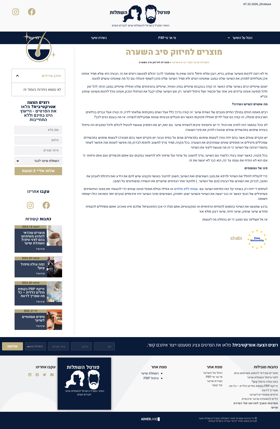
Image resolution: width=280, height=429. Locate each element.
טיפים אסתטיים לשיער (33, 318)
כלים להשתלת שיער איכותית (260, 399)
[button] (17, 75)
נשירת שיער (98, 37)
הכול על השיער (242, 37)
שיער (175, 62)
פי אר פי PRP (167, 37)
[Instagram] (30, 205)
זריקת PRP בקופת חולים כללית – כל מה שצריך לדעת (31, 292)
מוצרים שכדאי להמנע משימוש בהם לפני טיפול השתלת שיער (33, 238)
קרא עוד (40, 249)
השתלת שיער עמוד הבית (194, 62)
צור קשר (33, 37)
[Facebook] (46, 205)
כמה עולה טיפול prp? (33, 266)
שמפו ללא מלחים (186, 188)
